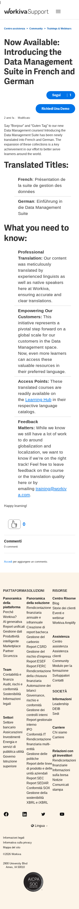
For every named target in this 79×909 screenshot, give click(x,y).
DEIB (56, 709)
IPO (29, 729)
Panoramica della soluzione (38, 600)
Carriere (58, 727)
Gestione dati (12, 631)
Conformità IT (36, 734)
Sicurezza (10, 656)
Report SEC (35, 778)
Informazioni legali (13, 837)
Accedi (8, 561)
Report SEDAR (38, 783)
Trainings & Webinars (59, 28)
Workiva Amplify (64, 622)
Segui (56, 95)
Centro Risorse (64, 598)
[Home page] (26, 11)
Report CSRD (37, 646)
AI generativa (12, 621)
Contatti (58, 680)
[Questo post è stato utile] (14, 524)
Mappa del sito (11, 847)
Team (7, 669)
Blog (55, 603)
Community (36, 28)
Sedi (55, 713)
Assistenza (60, 636)
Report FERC (36, 666)
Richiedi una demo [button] (55, 109)
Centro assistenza (14, 28)
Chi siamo (59, 732)
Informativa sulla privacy (17, 842)
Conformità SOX (38, 788)
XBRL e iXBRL (37, 802)
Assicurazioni (12, 732)
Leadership (60, 704)
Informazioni (62, 699)
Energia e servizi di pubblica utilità (13, 746)
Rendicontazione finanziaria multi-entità (39, 744)
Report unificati (14, 626)
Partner (8, 651)
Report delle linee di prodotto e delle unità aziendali (39, 768)
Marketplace (12, 646)
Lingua (40, 825)
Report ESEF (36, 661)
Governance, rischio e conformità (36, 700)
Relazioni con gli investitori (62, 753)
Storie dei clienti (64, 608)
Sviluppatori (61, 675)
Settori (8, 717)
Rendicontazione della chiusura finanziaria (39, 676)
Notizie (57, 780)
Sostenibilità (12, 694)
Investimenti (11, 737)
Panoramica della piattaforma (12, 603)
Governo (9, 756)
